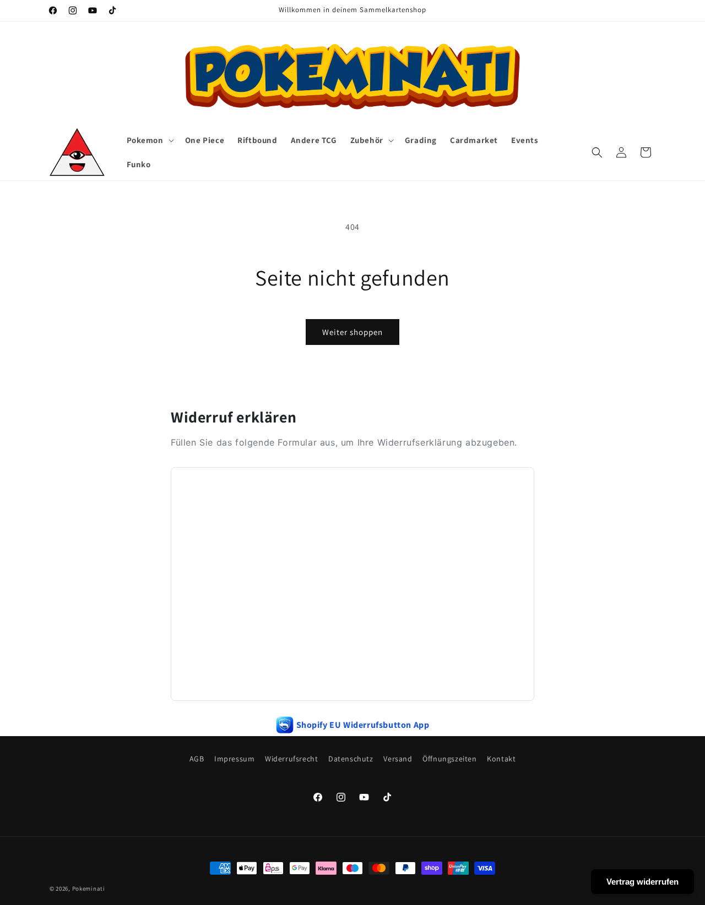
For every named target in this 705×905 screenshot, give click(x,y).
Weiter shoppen (352, 332)
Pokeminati (88, 888)
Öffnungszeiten (449, 759)
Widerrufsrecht (291, 759)
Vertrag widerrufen (642, 881)
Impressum (234, 759)
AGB (196, 759)
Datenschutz (350, 759)
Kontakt (501, 759)
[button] (149, 140)
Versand (397, 759)
